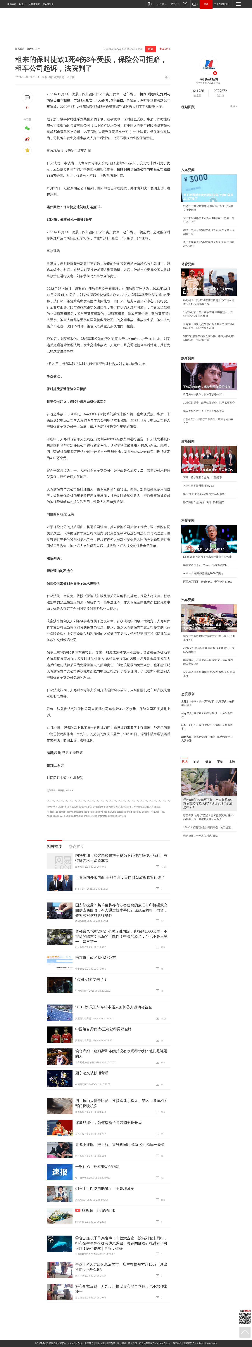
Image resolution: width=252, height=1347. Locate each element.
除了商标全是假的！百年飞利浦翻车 (204, 502)
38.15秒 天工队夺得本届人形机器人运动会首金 (113, 1007)
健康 (208, 761)
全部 (232, 106)
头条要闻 (188, 170)
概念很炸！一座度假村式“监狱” (201, 835)
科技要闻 (188, 520)
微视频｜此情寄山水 (98, 1210)
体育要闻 (188, 264)
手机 (220, 761)
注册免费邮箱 (221, 4)
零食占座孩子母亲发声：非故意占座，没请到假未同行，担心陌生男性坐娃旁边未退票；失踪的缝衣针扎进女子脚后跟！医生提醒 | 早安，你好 (121, 1243)
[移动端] (150, 4)
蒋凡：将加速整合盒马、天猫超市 (202, 477)
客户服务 (121, 1343)
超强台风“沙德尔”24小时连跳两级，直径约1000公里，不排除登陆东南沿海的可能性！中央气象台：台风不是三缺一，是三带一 (121, 936)
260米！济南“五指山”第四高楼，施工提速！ (208, 827)
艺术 (185, 761)
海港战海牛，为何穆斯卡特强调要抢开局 (108, 1123)
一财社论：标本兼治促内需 (97, 1167)
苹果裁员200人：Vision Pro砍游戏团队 (205, 565)
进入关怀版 (48, 4)
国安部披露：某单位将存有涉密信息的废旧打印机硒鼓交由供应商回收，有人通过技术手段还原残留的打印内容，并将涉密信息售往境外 (121, 910)
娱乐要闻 (188, 358)
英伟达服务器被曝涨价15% (198, 485)
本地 (232, 761)
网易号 (30, 49)
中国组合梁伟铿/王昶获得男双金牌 (103, 1029)
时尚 (196, 761)
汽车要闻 (188, 600)
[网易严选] (174, 4)
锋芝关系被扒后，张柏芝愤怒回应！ (204, 394)
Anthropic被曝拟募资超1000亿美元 (203, 573)
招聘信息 (110, 1343)
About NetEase (75, 1343)
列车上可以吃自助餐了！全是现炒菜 (104, 1188)
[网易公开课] (161, 4)
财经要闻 (188, 441)
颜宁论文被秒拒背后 (91, 1073)
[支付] (185, 4)
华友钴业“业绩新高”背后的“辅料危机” (204, 493)
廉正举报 (177, 1343)
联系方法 (100, 1343)
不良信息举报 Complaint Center (155, 1343)
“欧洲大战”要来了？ (91, 979)
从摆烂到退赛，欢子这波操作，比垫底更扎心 (209, 402)
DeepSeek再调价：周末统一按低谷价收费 (207, 556)
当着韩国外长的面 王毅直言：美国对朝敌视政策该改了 (120, 877)
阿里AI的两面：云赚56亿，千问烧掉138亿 (207, 581)
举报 (167, 77)
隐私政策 (132, 1343)
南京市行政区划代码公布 (95, 957)
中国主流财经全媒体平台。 (209, 83)
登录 (206, 4)
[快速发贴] (27, 97)
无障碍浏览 (34, 4)
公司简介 (89, 1343)
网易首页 (11, 4)
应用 (21, 4)
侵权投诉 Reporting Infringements (200, 1343)
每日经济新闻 (56, 77)
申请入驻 (164, 49)
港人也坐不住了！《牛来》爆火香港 (204, 410)
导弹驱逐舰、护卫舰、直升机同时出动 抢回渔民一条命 (120, 1145)
